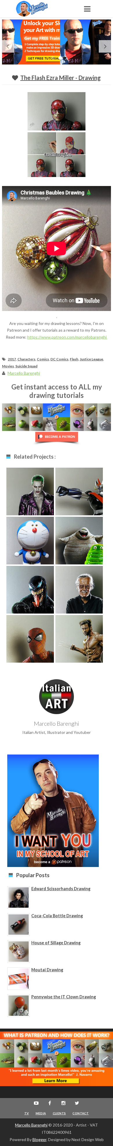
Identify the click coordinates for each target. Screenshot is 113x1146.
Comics (43, 359)
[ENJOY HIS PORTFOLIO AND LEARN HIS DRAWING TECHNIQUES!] (37, 8)
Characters (26, 359)
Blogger (39, 1139)
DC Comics (59, 359)
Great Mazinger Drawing (79, 493)
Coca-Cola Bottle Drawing (57, 915)
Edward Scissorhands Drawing (60, 888)
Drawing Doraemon (30, 542)
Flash (74, 359)
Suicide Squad (26, 366)
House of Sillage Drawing (56, 942)
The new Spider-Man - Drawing (30, 640)
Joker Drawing (30, 490)
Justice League (91, 359)
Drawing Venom (30, 588)
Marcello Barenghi (31, 1124)
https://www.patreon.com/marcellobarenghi (67, 337)
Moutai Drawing (47, 969)
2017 (12, 359)
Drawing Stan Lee (79, 588)
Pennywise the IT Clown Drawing (63, 996)
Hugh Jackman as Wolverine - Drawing (79, 643)
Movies (8, 366)
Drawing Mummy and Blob (79, 542)
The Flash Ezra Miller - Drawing (60, 77)
